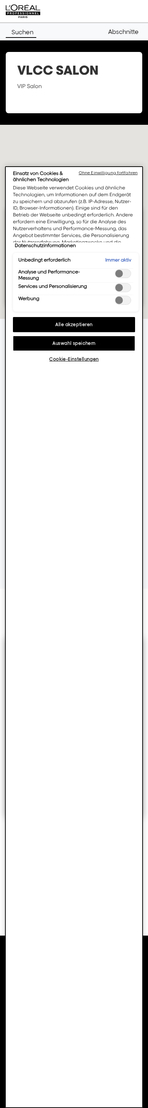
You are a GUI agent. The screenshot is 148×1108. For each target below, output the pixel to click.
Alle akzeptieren (74, 324)
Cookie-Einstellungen (73, 359)
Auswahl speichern (74, 343)
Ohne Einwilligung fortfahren (108, 172)
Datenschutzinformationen (45, 246)
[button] (125, 31)
